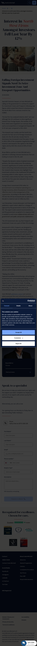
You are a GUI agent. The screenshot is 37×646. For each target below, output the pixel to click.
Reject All (18, 343)
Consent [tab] (6, 305)
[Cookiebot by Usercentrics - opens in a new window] (27, 301)
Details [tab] (18, 305)
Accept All (18, 332)
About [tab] (30, 305)
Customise (17, 338)
